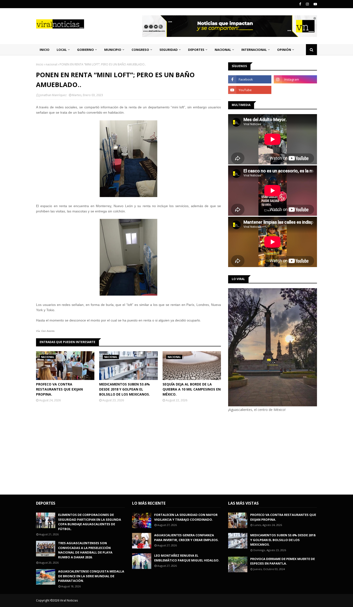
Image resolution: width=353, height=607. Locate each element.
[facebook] (300, 4)
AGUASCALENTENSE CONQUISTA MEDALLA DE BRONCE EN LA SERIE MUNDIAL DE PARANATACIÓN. (91, 576)
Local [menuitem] (62, 49)
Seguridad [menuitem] (168, 49)
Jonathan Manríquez (53, 95)
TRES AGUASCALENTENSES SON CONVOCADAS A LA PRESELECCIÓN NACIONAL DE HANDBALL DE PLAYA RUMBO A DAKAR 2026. (85, 550)
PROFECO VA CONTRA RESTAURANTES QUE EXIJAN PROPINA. (59, 389)
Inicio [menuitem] (44, 49)
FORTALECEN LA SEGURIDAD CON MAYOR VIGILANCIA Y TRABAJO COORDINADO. (186, 517)
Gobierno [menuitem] (85, 49)
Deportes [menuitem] (196, 49)
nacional (51, 64)
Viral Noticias (69, 600)
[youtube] (314, 4)
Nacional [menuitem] (223, 49)
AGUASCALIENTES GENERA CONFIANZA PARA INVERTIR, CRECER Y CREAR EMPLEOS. (186, 537)
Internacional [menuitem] (254, 49)
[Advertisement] (268, 452)
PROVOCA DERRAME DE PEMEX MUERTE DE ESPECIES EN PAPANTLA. (282, 561)
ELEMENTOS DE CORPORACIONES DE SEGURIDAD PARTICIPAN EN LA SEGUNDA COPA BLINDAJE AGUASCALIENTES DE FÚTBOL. (89, 522)
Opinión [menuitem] (284, 49)
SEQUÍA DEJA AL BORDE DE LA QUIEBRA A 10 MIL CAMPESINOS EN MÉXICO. (192, 389)
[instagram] (307, 4)
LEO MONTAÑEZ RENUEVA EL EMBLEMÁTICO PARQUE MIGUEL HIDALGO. (186, 557)
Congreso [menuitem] (140, 49)
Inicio (39, 64)
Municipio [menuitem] (112, 49)
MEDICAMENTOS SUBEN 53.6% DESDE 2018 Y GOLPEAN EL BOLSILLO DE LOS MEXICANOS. (124, 389)
